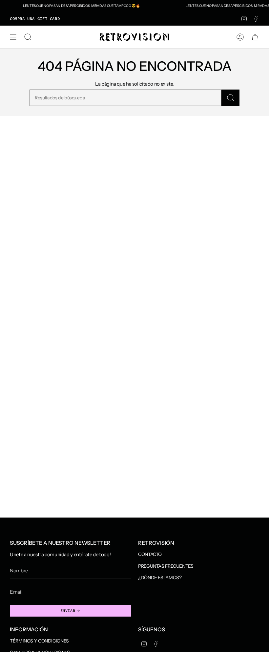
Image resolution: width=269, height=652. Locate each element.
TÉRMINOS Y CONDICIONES (39, 641)
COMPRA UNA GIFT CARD (35, 18)
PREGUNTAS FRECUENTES (166, 566)
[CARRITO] (255, 37)
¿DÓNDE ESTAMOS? (159, 578)
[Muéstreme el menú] (13, 37)
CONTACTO (150, 554)
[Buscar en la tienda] (230, 98)
